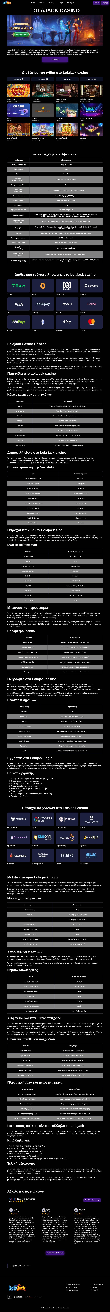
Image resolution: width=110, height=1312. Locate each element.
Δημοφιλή (17, 79)
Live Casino (41, 79)
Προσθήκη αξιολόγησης (92, 1200)
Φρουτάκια (89, 79)
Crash (66, 79)
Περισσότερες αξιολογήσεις (55, 1253)
